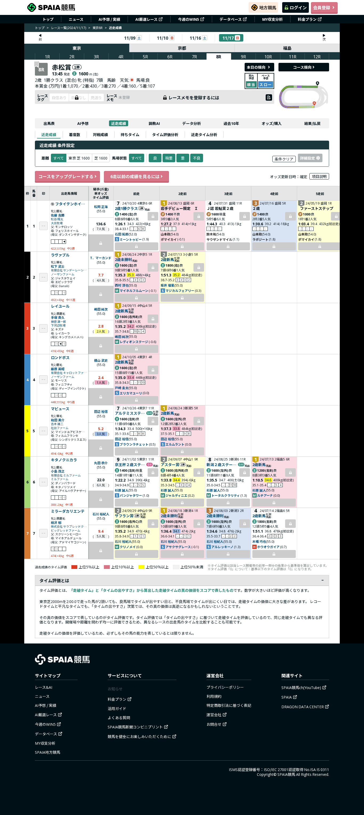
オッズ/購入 (272, 123)
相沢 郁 (56, 522)
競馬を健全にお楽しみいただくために (139, 736)
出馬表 (49, 123)
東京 (76, 48)
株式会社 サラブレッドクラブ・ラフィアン (69, 526)
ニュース (76, 19)
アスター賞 (170, 464)
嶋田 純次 (101, 309)
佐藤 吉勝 (57, 215)
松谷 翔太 (57, 219)
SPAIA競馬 (286, 774)
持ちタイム (130, 134)
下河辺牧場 (58, 325)
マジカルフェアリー (179, 290)
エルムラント (174, 444)
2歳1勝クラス (126, 208)
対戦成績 (100, 134)
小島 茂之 (57, 471)
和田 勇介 (57, 420)
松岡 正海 (101, 207)
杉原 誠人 (121, 490)
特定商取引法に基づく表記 (229, 705)
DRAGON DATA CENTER (302, 706)
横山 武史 (101, 360)
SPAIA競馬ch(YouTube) (301, 687)
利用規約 (214, 696)
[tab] (49, 134)
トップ (48, 19)
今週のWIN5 (188, 19)
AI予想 (82, 123)
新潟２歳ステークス (222, 464)
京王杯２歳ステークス (130, 464)
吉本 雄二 (57, 424)
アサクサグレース (178, 547)
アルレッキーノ (222, 547)
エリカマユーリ (131, 393)
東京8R (97, 27)
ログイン (298, 7)
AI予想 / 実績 (109, 19)
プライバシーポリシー (225, 687)
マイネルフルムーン (134, 290)
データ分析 (191, 123)
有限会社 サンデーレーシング (69, 270)
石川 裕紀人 (100, 514)
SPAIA (286, 697)
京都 (182, 48)
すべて (136, 158)
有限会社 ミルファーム (66, 475)
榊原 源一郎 (58, 322)
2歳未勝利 (123, 259)
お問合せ (214, 724)
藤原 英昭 (57, 369)
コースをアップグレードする (66, 176)
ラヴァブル (60, 255)
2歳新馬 (167, 259)
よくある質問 (119, 717)
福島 (287, 48)
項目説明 (319, 176)
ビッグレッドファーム (65, 530)
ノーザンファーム (62, 274)
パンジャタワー (131, 495)
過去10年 (231, 123)
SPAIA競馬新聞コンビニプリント (135, 727)
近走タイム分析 (204, 134)
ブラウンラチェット (134, 444)
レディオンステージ (134, 342)
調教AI (154, 123)
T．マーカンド (100, 258)
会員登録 (321, 7)
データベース (231, 19)
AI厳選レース (146, 19)
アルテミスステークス (130, 413)
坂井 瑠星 (167, 285)
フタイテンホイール (71, 204)
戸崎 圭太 (121, 388)
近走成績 (118, 123)
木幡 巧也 (259, 541)
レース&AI (43, 687)
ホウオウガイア (268, 547)
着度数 (74, 134)
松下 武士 (57, 266)
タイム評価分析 (165, 134)
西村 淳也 (121, 285)
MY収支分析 (272, 19)
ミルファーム (59, 479)
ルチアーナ (265, 495)
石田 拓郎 (121, 234)
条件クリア (284, 159)
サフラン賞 (124, 515)
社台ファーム (59, 428)
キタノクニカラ (64, 460)
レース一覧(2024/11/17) (68, 27)
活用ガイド (117, 708)
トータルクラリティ (225, 495)
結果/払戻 (312, 123)
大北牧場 (57, 223)
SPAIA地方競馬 (47, 752)
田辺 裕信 (101, 411)
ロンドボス (60, 357)
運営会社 (214, 714)
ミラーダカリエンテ (67, 511)
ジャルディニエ (176, 495)
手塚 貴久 (57, 317)
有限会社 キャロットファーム (69, 373)
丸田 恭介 (101, 463)
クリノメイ (128, 547)
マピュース (60, 408)
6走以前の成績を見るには (135, 176)
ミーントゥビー (131, 239)
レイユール (60, 306)
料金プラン (307, 19)
